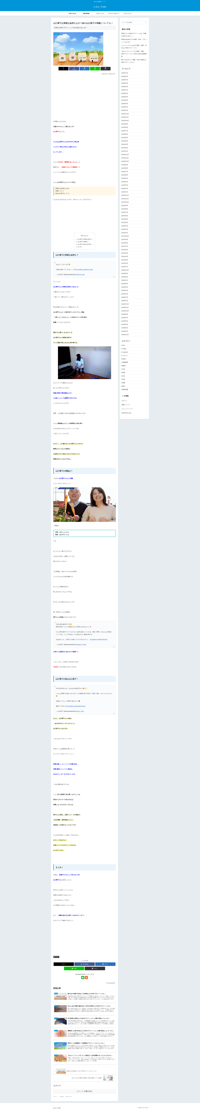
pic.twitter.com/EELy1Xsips (84, 269)
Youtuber (57, 956)
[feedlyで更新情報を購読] (82, 977)
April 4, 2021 (80, 711)
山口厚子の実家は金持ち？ (85, 239)
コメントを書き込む (85, 1091)
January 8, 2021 (81, 644)
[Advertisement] (85, 87)
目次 (82, 235)
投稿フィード (126, 404)
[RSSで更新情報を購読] (86, 977)
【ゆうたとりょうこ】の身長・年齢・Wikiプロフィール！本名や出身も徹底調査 (133, 54)
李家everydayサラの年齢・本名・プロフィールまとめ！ (134, 41)
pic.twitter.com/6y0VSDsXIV (98, 639)
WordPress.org (126, 413)
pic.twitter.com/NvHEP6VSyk (76, 706)
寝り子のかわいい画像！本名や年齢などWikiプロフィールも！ (134, 61)
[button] (106, 68)
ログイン (124, 400)
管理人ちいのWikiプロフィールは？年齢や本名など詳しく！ (133, 35)
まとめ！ (80, 246)
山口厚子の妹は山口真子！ (85, 244)
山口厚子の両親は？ (83, 241)
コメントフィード (127, 409)
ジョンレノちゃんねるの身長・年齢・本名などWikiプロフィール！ (134, 47)
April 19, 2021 (80, 274)
